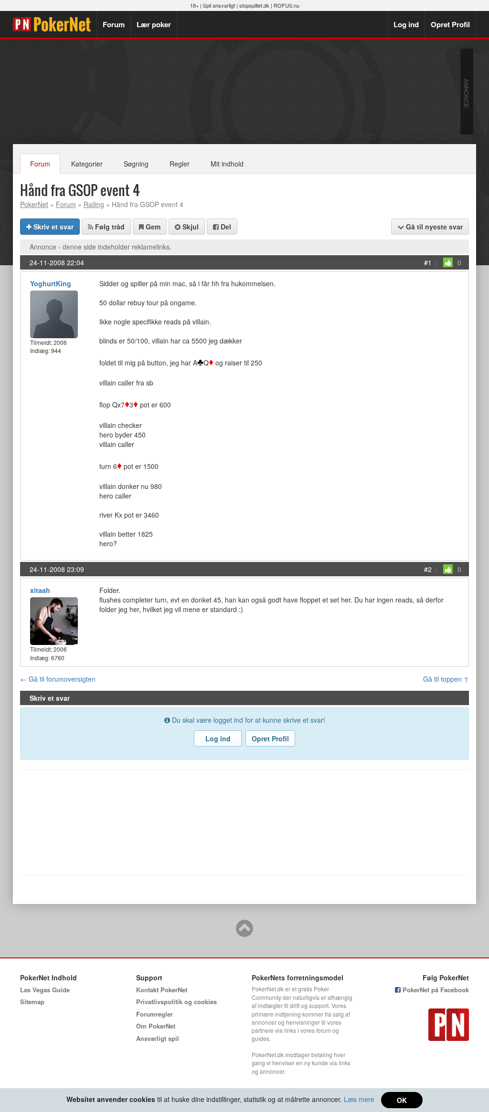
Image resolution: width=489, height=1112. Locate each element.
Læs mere (359, 1099)
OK (402, 1100)
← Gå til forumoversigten (58, 679)
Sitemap (32, 1001)
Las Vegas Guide (45, 989)
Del (225, 226)
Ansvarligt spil (157, 1038)
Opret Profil (450, 24)
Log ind (406, 24)
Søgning (136, 163)
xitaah (40, 590)
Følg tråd (109, 226)
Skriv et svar (53, 226)
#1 (428, 262)
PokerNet (54, 24)
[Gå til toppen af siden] (244, 932)
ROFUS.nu (286, 5)
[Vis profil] (54, 313)
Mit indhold (227, 163)
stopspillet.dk (254, 5)
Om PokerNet (155, 1025)
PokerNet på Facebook (435, 989)
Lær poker (154, 24)
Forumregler (154, 1013)
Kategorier (87, 163)
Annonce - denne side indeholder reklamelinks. (100, 246)
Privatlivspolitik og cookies (176, 1001)
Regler (180, 163)
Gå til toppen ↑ (446, 679)
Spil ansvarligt (219, 5)
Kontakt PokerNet (161, 989)
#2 (428, 569)
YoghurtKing (50, 283)
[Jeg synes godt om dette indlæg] (448, 262)
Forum (114, 24)
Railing (94, 204)
